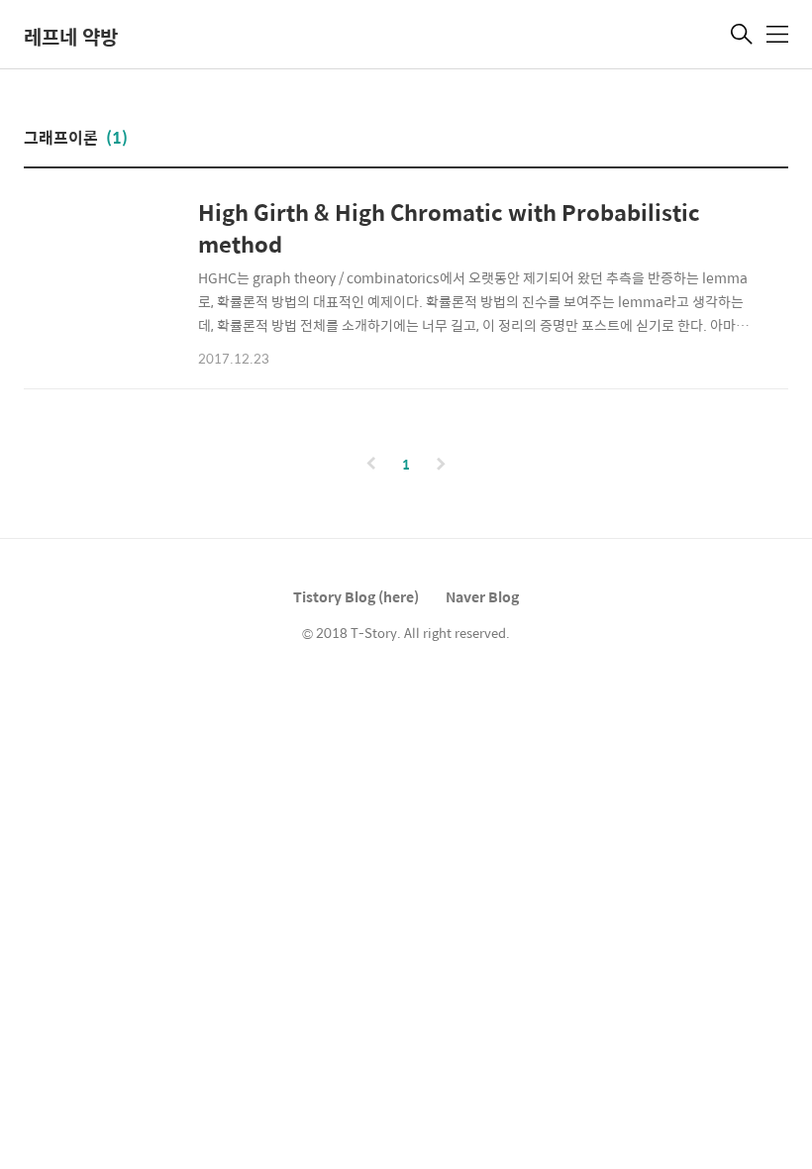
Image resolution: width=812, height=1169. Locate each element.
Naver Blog (482, 596)
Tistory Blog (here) (356, 596)
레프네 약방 (71, 36)
